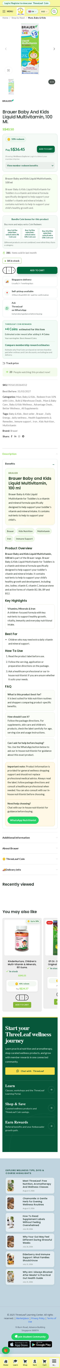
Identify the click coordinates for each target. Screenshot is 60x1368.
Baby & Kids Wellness (20, 404)
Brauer (40, 413)
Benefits (10, 463)
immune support (22, 421)
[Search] (54, 11)
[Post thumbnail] (10, 1185)
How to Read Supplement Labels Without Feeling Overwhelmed (34, 1220)
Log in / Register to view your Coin (26, 3)
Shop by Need (18, 18)
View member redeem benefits (22, 165)
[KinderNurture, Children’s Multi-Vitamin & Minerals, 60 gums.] (22, 937)
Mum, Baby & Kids (37, 18)
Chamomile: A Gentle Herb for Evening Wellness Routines (35, 1201)
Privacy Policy (38, 1318)
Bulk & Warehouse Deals (28, 400)
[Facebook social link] (11, 436)
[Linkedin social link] (15, 436)
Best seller (29, 413)
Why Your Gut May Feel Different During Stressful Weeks (37, 1239)
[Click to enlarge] (8, 70)
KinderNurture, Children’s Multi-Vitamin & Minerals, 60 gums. (22, 964)
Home (5, 18)
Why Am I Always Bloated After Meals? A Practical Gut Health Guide (37, 1275)
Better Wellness (11, 408)
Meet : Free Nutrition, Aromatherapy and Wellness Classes (37, 1184)
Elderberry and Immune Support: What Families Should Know (36, 1257)
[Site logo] (21, 11)
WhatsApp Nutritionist (23, 820)
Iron (35, 421)
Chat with (32, 1071)
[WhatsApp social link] (19, 436)
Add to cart (46, 149)
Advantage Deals (43, 404)
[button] (6, 49)
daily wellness (19, 417)
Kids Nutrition (46, 421)
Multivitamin (9, 425)
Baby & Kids (15, 413)
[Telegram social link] (23, 436)
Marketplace (22, 1318)
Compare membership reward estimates (27, 345)
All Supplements (29, 408)
